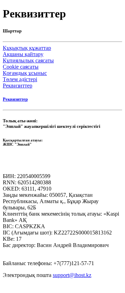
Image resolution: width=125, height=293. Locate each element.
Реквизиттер (17, 85)
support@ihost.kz (72, 275)
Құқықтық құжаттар (27, 48)
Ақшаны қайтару (23, 54)
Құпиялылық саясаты (28, 60)
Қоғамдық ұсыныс (25, 73)
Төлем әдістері (20, 79)
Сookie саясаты (21, 67)
